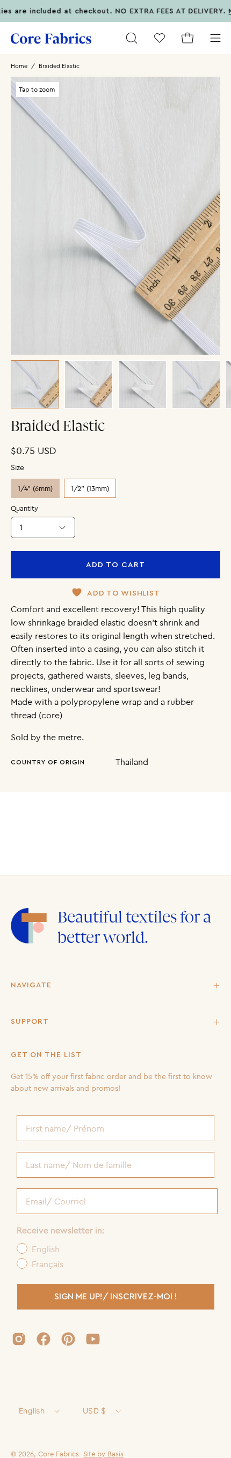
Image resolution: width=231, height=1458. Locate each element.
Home (19, 66)
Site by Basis (103, 1453)
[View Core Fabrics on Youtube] (93, 1339)
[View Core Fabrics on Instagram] (19, 1339)
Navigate (31, 985)
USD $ (94, 1410)
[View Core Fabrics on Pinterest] (68, 1339)
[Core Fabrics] (51, 38)
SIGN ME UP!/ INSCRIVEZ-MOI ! (115, 1296)
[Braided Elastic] (35, 384)
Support (30, 1021)
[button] (131, 38)
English (32, 1410)
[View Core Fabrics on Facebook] (43, 1339)
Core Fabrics (58, 1453)
